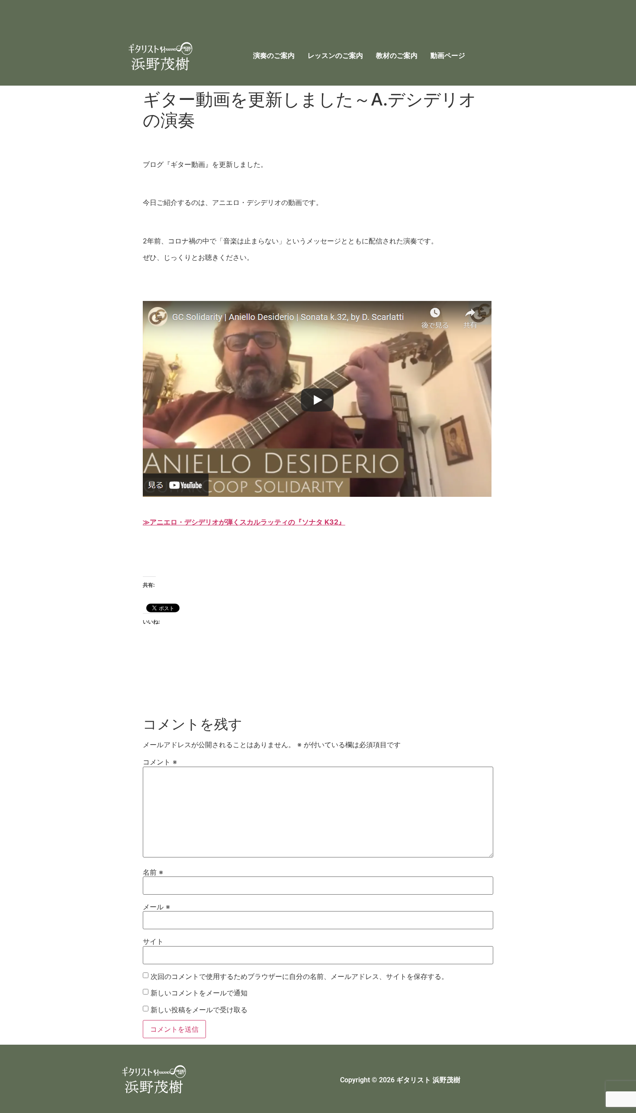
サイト (153, 941)
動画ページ (447, 55)
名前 (153, 872)
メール (156, 906)
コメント (160, 761)
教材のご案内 (397, 55)
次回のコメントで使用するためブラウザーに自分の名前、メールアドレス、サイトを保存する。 (299, 976)
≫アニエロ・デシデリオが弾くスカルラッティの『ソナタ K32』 (244, 522)
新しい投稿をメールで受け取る (199, 1009)
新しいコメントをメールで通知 (199, 992)
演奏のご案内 (274, 55)
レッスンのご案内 (335, 55)
